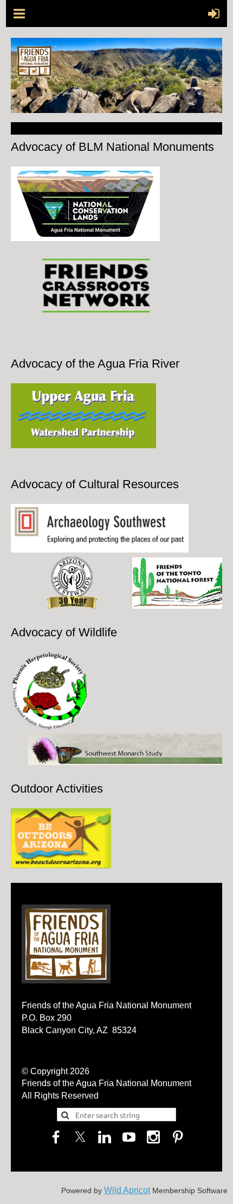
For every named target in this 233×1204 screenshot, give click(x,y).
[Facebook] (55, 1137)
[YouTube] (129, 1137)
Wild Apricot (127, 1190)
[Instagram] (153, 1137)
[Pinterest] (177, 1137)
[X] (80, 1137)
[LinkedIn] (104, 1137)
